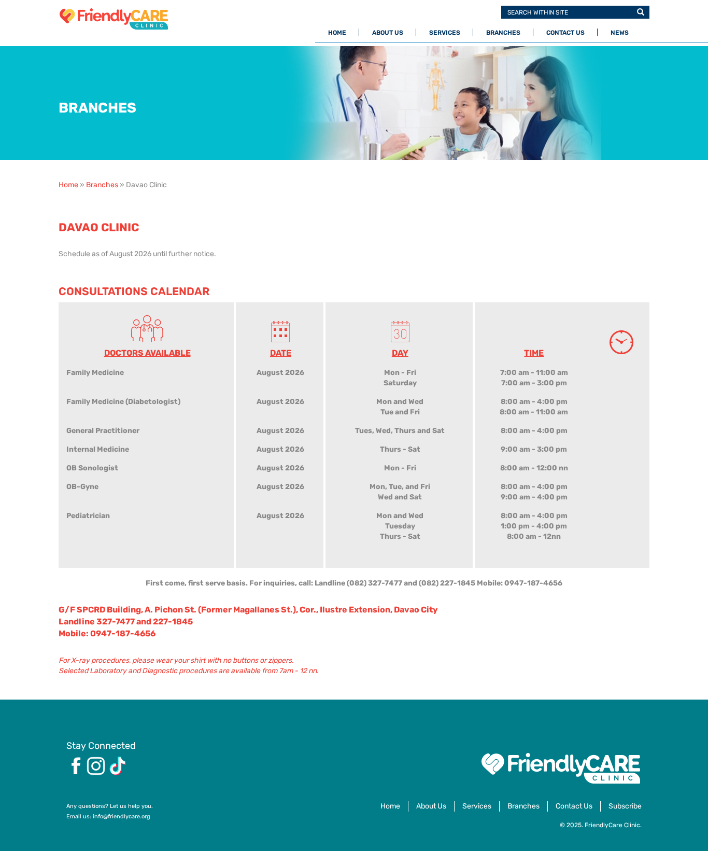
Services (444, 32)
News (620, 32)
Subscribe (625, 806)
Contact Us (565, 32)
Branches (503, 32)
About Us (387, 32)
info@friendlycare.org (121, 816)
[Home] (118, 19)
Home (337, 32)
